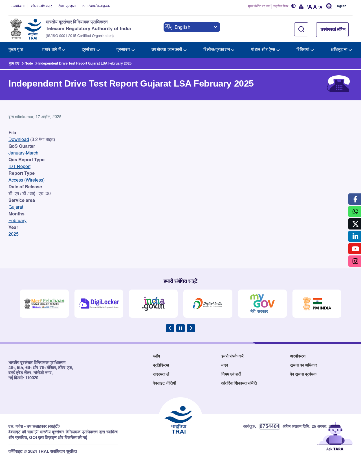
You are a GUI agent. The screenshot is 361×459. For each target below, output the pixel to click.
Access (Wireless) (26, 180)
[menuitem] (15, 50)
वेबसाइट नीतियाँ (164, 383)
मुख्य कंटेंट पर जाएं (259, 6)
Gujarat (15, 207)
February (17, 221)
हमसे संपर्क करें (232, 356)
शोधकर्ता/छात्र (41, 6)
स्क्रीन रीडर (280, 6)
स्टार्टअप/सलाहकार (96, 6)
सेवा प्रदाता (67, 6)
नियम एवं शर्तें (231, 374)
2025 (13, 234)
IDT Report (19, 167)
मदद (224, 365)
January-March (23, 153)
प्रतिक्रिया (161, 365)
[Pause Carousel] (180, 328)
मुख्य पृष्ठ (14, 63)
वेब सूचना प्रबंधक (303, 374)
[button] (293, 6)
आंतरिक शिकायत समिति (239, 383)
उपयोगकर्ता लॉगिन (333, 30)
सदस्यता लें (161, 374)
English (340, 6)
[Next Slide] (191, 328)
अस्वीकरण (297, 356)
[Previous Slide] (170, 328)
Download (18, 140)
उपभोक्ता (18, 6)
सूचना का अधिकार (303, 365)
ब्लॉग (156, 356)
